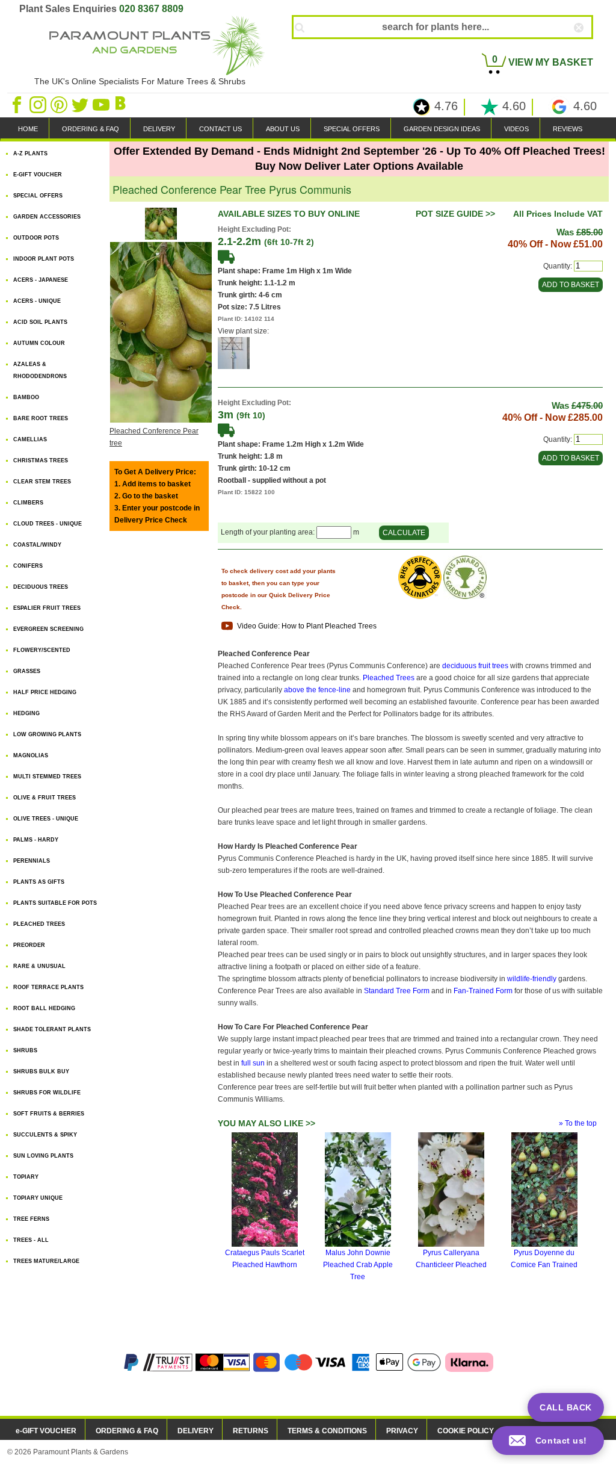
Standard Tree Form (397, 991)
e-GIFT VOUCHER (46, 1431)
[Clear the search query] (589, 47)
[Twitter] (80, 104)
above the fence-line (317, 690)
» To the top (578, 1123)
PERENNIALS (31, 861)
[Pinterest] (59, 104)
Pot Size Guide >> (455, 214)
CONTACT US (220, 128)
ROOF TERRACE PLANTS (48, 987)
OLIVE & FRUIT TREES (44, 798)
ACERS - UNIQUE (37, 301)
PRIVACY (402, 1431)
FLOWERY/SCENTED (41, 650)
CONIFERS (28, 566)
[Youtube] (101, 104)
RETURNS (250, 1431)
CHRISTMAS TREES (40, 461)
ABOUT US (283, 128)
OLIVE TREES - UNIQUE (45, 819)
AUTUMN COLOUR (39, 343)
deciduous (459, 666)
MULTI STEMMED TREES (47, 777)
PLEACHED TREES (39, 924)
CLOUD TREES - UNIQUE (47, 524)
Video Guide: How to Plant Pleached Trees (306, 626)
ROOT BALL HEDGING (44, 1008)
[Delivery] (226, 256)
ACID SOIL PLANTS (40, 322)
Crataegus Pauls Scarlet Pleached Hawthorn (264, 1258)
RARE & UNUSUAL (39, 966)
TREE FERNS (31, 1219)
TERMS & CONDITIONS (327, 1431)
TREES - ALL (31, 1240)
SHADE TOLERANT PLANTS (52, 1029)
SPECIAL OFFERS (352, 128)
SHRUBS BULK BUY (41, 1072)
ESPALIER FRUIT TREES (47, 608)
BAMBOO (26, 397)
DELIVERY (159, 128)
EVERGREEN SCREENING (48, 629)
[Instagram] (38, 104)
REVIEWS (567, 128)
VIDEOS (516, 128)
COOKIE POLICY (465, 1431)
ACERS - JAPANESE (40, 280)
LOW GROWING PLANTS (47, 734)
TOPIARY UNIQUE (38, 1198)
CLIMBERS (28, 503)
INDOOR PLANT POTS (43, 259)
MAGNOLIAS (30, 755)
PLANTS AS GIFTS (38, 882)
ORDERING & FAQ (90, 128)
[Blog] (122, 104)
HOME (28, 128)
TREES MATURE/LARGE (46, 1261)
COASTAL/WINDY (37, 545)
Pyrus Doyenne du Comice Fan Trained (544, 1258)
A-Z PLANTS (30, 153)
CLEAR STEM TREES (42, 482)
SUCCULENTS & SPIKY (45, 1135)
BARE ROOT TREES (40, 418)
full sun (253, 1063)
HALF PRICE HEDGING (44, 692)
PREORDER (29, 945)
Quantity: (557, 266)
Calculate (404, 533)
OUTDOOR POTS (36, 238)
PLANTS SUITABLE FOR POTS (55, 903)
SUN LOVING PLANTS (43, 1156)
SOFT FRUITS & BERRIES (48, 1114)
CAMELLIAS (30, 439)
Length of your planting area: (268, 533)
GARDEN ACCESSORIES (47, 217)
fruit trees (493, 666)
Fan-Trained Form (483, 991)
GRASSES (26, 671)
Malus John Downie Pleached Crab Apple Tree (358, 1264)
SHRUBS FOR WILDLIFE (47, 1093)
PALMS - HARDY (35, 840)
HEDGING (26, 713)
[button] (548, 1440)
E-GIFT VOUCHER (37, 175)
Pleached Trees (388, 678)
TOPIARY (25, 1177)
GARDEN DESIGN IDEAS (442, 128)
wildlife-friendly (531, 979)
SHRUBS (25, 1050)
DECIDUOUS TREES (40, 587)
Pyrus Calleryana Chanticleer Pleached (451, 1258)
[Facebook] (17, 104)
